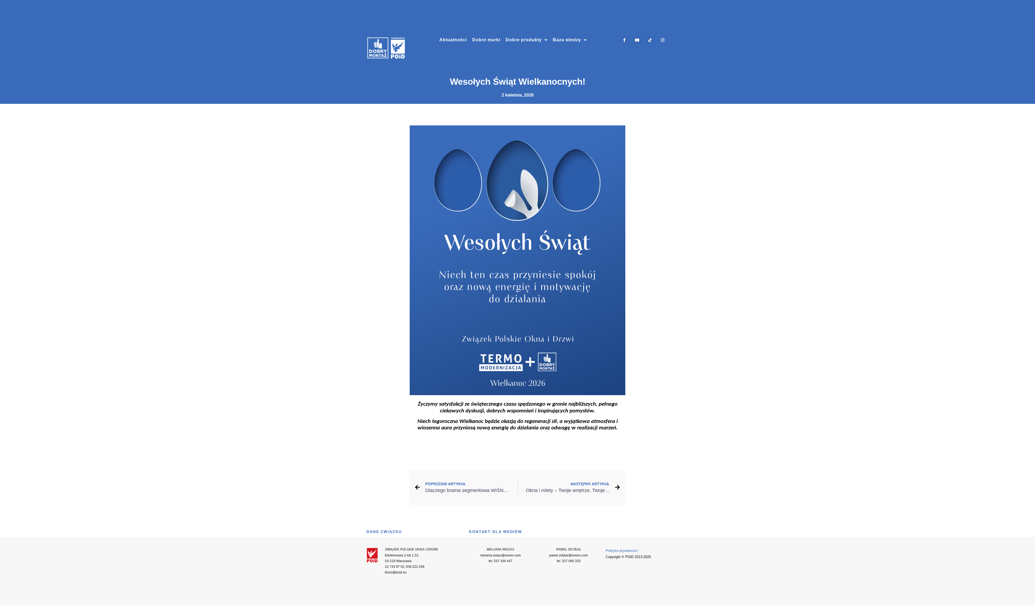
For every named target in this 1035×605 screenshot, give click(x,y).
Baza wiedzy (567, 39)
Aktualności (453, 39)
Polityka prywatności (622, 551)
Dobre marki (486, 39)
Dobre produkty (524, 39)
